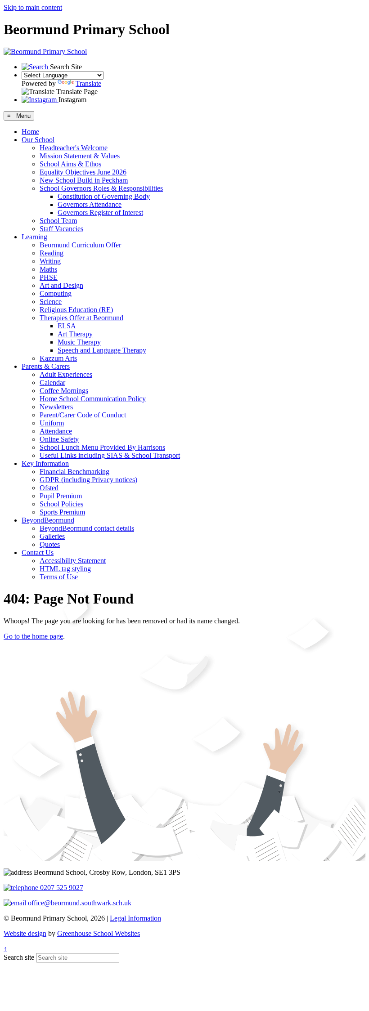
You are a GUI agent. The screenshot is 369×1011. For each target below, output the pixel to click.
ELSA (67, 326)
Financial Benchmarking (74, 471)
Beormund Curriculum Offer (80, 245)
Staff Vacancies (61, 229)
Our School (38, 139)
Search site (19, 957)
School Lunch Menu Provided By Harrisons (102, 447)
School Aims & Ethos (70, 164)
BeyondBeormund (48, 520)
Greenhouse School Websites (98, 933)
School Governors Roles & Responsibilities (101, 188)
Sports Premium (62, 512)
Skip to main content (33, 7)
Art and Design (61, 285)
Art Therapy (75, 334)
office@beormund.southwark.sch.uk (78, 903)
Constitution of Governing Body (104, 196)
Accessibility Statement (73, 560)
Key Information (45, 463)
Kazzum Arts (58, 358)
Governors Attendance (90, 204)
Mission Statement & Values (80, 156)
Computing (56, 293)
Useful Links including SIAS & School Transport (110, 455)
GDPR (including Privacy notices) (88, 479)
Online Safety (59, 439)
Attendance (56, 431)
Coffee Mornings (64, 390)
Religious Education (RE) (76, 309)
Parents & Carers (46, 366)
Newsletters (56, 407)
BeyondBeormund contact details (87, 528)
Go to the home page (33, 636)
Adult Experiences (66, 374)
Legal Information (135, 918)
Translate (88, 83)
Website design (25, 933)
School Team (58, 220)
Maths (48, 269)
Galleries (52, 536)
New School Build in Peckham (84, 180)
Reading (51, 253)
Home (30, 131)
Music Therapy (79, 342)
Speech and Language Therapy (102, 350)
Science (51, 301)
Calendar (52, 382)
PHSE (49, 277)
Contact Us (38, 552)
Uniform (52, 423)
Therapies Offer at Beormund (81, 318)
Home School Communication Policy (93, 399)
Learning (34, 237)
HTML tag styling (65, 569)
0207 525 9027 (60, 887)
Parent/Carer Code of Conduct (83, 415)
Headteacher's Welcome (74, 148)
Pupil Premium (61, 496)
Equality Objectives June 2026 (83, 172)
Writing (50, 261)
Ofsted (49, 488)
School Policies (61, 504)
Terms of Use (59, 577)
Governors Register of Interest (100, 212)
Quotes (50, 544)
